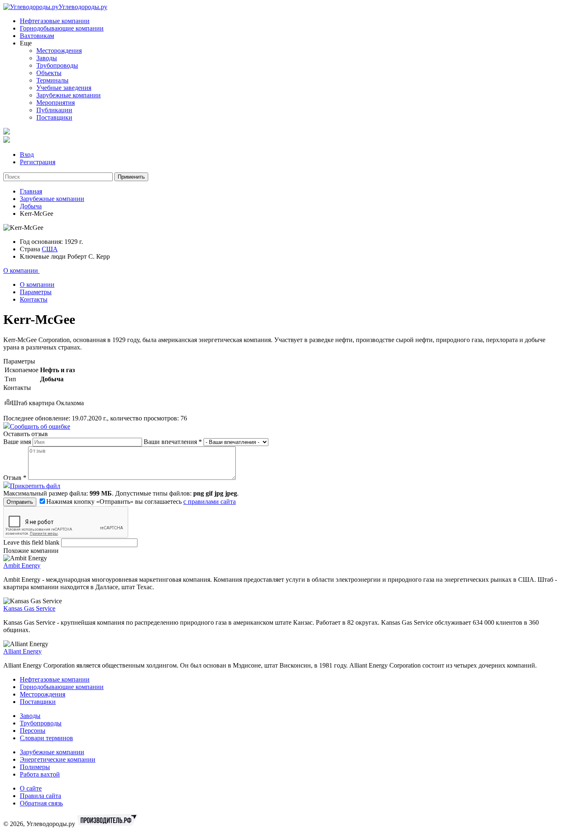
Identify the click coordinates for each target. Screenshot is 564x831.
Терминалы (52, 80)
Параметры (36, 291)
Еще (26, 43)
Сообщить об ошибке (40, 426)
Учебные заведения (63, 87)
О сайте (31, 788)
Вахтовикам (37, 35)
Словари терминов (46, 737)
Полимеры (35, 766)
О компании (21, 270)
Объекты (49, 72)
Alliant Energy (22, 651)
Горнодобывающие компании (62, 28)
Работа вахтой (40, 774)
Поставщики (54, 117)
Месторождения (59, 50)
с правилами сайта (209, 501)
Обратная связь (41, 803)
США (50, 249)
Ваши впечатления (173, 441)
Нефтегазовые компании (55, 20)
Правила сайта (40, 795)
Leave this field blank (32, 542)
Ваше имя (18, 441)
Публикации (54, 109)
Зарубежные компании (68, 95)
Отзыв (14, 477)
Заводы (46, 57)
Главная (31, 191)
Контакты (33, 299)
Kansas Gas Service (29, 608)
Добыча (31, 206)
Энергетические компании (57, 759)
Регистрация (37, 161)
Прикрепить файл (35, 485)
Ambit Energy (21, 565)
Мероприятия (55, 102)
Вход (27, 154)
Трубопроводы (57, 65)
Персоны (32, 730)
